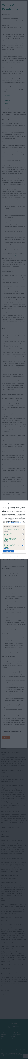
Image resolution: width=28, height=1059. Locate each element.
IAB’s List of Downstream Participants (15, 522)
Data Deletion (6, 556)
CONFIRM (8, 551)
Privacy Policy (21, 556)
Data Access (14, 556)
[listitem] (14, 526)
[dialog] (14, 529)
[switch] (23, 529)
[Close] (25, 503)
